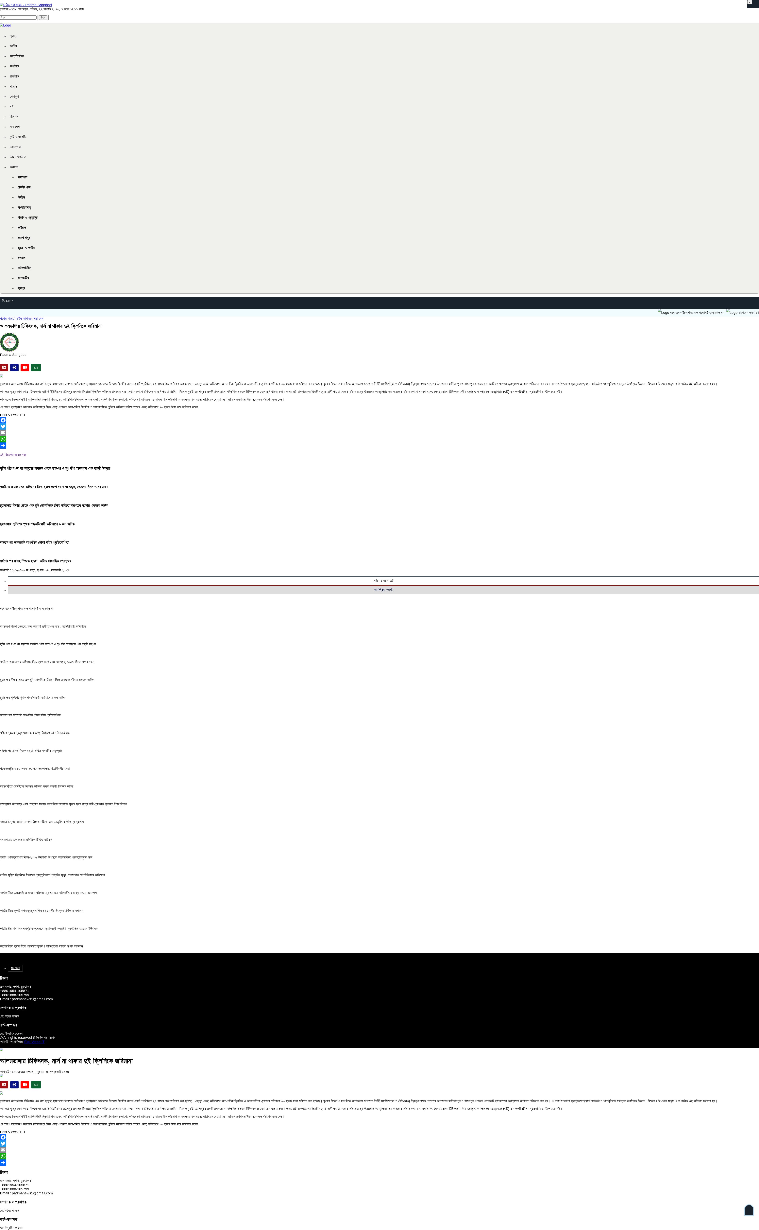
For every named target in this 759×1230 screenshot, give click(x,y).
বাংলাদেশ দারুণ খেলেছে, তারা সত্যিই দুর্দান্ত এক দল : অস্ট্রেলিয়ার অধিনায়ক (43, 626)
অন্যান (14, 167)
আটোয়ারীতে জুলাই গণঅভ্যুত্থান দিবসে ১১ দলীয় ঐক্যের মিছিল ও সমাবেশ (41, 911)
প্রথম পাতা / (7, 318)
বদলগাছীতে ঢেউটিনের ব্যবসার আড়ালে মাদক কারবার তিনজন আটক (36, 786)
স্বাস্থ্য (21, 288)
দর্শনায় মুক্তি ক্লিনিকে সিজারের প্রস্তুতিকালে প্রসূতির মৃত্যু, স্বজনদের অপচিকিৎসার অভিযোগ (52, 875)
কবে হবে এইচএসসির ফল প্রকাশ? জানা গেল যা (657, 313)
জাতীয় (13, 46)
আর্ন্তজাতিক (17, 56)
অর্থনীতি (14, 66)
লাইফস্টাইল (24, 268)
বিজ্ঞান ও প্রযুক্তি (28, 217)
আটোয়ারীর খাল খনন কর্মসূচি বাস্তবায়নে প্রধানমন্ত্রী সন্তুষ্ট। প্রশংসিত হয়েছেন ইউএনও (49, 928)
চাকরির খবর (24, 187)
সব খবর (15, 968)
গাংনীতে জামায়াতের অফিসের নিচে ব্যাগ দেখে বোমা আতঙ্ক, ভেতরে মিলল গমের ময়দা (54, 487)
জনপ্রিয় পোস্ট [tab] (383, 590)
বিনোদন (14, 117)
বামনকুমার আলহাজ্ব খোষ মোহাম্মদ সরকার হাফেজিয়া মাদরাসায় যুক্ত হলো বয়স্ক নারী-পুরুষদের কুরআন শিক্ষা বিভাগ (63, 804)
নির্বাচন (21, 197)
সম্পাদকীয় (23, 278)
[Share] (379, 445)
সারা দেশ (15, 127)
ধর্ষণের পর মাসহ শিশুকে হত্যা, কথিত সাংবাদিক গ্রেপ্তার (35, 561)
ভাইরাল (22, 228)
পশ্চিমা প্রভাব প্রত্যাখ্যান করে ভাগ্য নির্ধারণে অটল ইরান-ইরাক (35, 733)
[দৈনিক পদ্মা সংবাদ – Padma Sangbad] (26, 5)
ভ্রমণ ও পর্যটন (26, 248)
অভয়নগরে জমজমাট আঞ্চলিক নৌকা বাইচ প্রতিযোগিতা (34, 542)
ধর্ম (11, 107)
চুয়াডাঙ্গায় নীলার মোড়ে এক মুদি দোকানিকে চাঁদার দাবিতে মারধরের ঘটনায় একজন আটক (54, 505)
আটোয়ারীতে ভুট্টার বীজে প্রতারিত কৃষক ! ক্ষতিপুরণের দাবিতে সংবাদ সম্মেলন (41, 946)
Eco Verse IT (34, 1042)
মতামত (21, 258)
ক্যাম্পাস (22, 177)
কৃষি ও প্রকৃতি (18, 137)
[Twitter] (379, 426)
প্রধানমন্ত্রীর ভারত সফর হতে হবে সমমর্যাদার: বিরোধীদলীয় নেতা (35, 769)
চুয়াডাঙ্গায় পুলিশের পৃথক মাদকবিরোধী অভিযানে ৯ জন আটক (37, 524)
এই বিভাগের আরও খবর (13, 455)
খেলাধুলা (14, 96)
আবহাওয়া (15, 147)
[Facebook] (379, 420)
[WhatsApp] (379, 439)
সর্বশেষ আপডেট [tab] (384, 581)
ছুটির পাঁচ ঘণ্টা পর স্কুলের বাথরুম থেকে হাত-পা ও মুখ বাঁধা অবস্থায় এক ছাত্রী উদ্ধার (55, 468)
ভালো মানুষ (24, 238)
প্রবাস (13, 86)
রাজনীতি (14, 76)
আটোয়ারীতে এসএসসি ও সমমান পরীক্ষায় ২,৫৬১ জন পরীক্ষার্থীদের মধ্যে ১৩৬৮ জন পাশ (48, 893)
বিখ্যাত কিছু (24, 207)
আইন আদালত (18, 157)
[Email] (379, 433)
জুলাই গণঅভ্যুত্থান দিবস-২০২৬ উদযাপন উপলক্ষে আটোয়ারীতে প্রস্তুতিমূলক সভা (46, 857)
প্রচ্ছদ (13, 36)
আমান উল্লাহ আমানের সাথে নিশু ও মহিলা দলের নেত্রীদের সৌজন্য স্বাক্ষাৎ (42, 822)
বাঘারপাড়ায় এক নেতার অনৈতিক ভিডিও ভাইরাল (26, 840)
